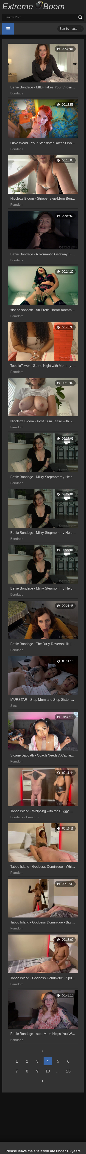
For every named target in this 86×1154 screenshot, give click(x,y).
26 (68, 1071)
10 (47, 1071)
